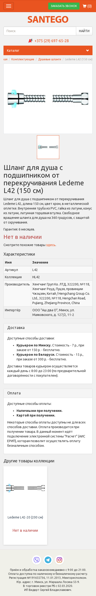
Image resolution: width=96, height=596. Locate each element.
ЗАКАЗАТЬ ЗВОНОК (64, 5)
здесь (50, 245)
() (89, 6)
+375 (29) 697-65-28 (51, 41)
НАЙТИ (84, 31)
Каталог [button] (13, 50)
